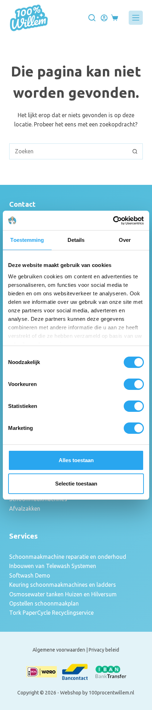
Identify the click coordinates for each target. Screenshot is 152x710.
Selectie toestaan (76, 484)
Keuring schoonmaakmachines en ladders (62, 584)
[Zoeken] (91, 17)
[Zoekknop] (134, 151)
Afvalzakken (24, 508)
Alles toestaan (76, 460)
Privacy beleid (104, 650)
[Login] (104, 18)
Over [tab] (125, 240)
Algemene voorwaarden (59, 650)
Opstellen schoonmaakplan (44, 603)
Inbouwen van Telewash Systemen (52, 566)
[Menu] (136, 18)
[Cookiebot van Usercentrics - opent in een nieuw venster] (113, 220)
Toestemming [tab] (27, 240)
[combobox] (68, 151)
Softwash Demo (29, 575)
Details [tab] (76, 240)
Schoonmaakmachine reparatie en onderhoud (67, 556)
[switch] (134, 384)
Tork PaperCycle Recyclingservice (51, 612)
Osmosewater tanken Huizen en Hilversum (63, 594)
